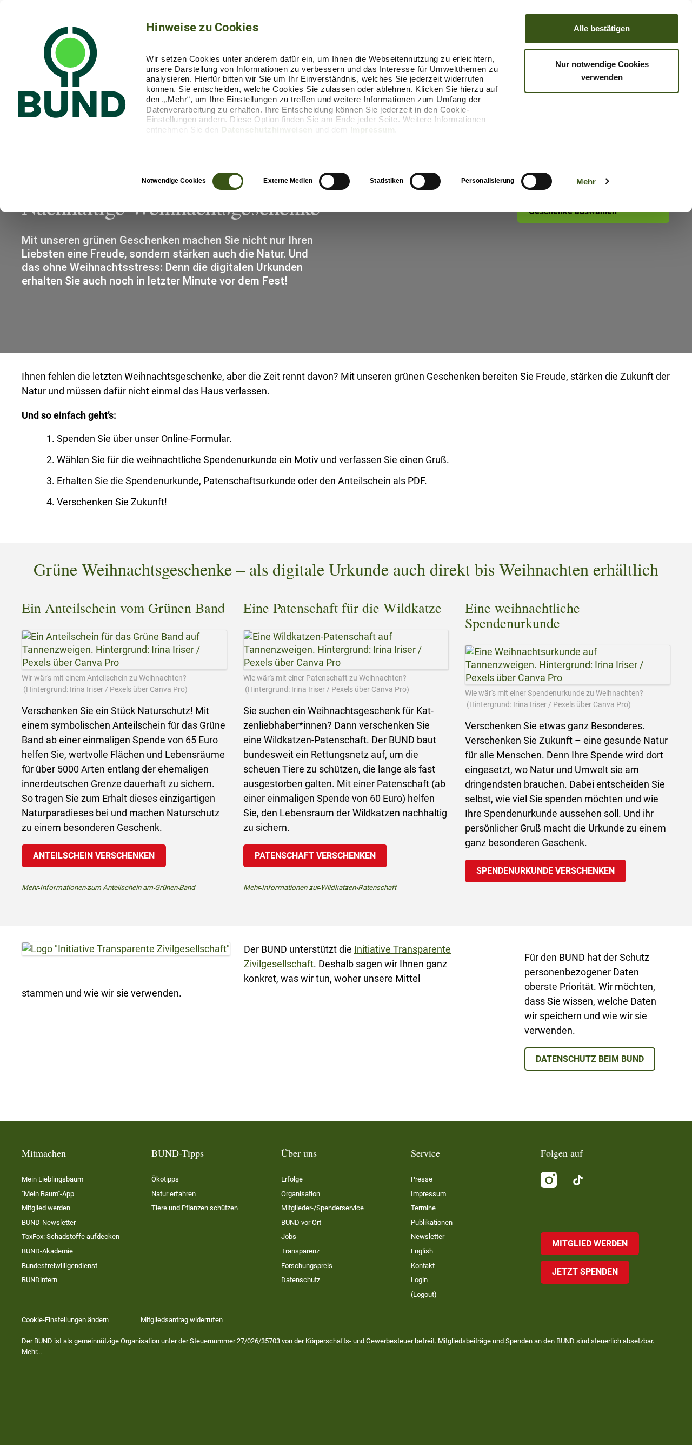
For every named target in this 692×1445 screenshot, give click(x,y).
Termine (423, 1208)
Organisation (300, 1194)
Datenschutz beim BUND (590, 1059)
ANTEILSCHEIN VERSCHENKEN (94, 855)
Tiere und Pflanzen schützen (194, 1208)
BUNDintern (39, 1280)
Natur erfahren (173, 1194)
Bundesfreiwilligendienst (59, 1266)
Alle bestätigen (602, 28)
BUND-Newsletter (49, 1222)
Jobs (288, 1236)
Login (419, 1280)
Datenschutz (300, 1280)
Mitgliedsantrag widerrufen (182, 1320)
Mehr (586, 181)
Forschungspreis (306, 1266)
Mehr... (32, 1352)
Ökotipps (165, 1179)
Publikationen (432, 1222)
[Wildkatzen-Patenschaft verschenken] (346, 650)
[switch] (334, 181)
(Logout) (424, 1294)
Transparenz (300, 1251)
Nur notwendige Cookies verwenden (602, 71)
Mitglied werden (46, 1208)
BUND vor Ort (301, 1222)
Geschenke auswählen (573, 211)
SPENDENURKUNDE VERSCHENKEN (545, 871)
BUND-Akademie (47, 1251)
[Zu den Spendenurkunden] (567, 665)
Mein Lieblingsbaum (52, 1179)
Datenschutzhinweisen (266, 129)
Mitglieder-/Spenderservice (322, 1208)
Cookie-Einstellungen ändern (65, 1320)
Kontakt (423, 1266)
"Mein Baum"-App (48, 1194)
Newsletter (427, 1236)
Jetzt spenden (585, 1271)
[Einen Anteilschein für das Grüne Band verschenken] (124, 650)
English (422, 1251)
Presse (421, 1179)
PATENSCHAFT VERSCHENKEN (315, 855)
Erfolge (292, 1179)
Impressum (372, 129)
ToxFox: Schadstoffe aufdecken (70, 1236)
